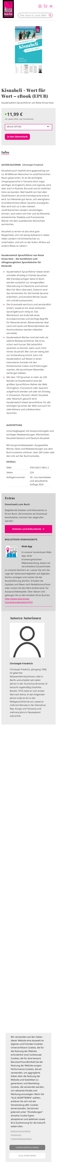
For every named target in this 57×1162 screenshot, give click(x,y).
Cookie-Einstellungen (27, 1147)
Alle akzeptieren (27, 1155)
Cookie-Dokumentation (21, 1138)
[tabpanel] (28, 50)
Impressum (16, 1135)
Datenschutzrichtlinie (21, 1131)
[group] (28, 668)
